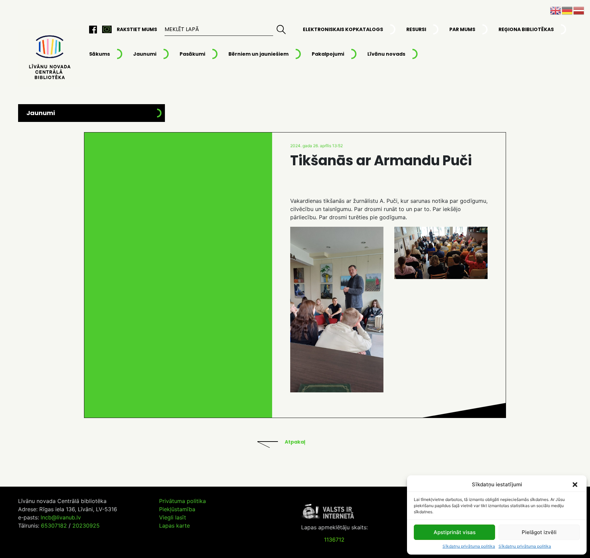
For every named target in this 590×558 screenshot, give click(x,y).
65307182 (54, 525)
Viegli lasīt (172, 517)
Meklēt (281, 29)
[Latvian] (579, 9)
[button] (576, 484)
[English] (556, 9)
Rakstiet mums (137, 29)
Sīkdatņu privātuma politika (468, 546)
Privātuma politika (182, 501)
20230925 (86, 525)
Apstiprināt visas (455, 532)
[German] (567, 9)
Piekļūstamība (177, 509)
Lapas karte (174, 525)
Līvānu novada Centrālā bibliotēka (49, 58)
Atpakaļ (295, 441)
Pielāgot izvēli (539, 532)
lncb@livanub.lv (61, 517)
